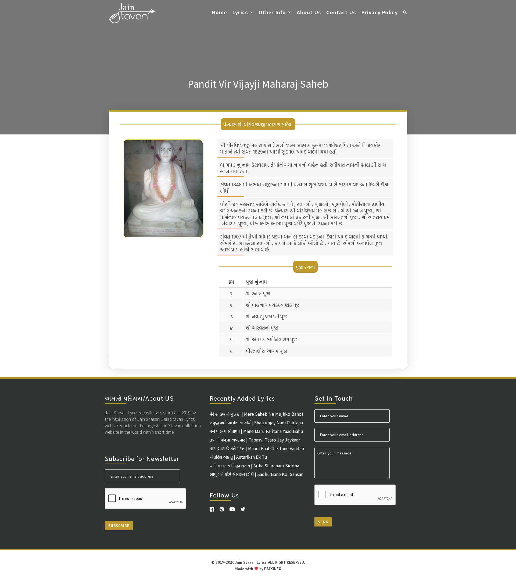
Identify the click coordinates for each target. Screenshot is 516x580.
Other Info (272, 12)
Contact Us (341, 12)
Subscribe (118, 525)
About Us (309, 12)
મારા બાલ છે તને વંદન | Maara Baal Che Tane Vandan (257, 448)
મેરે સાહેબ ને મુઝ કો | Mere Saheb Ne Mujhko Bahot (256, 414)
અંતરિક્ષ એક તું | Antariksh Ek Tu (238, 457)
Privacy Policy (379, 12)
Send (323, 521)
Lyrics (240, 12)
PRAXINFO (272, 568)
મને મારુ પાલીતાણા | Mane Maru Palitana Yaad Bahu (256, 431)
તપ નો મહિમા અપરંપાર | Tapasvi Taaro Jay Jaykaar (255, 439)
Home (219, 12)
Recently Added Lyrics (242, 398)
